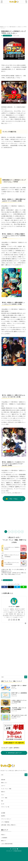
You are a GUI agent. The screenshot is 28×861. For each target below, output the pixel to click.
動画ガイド (3, 840)
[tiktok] (16, 620)
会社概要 (3, 813)
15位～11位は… (14, 499)
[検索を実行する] (25, 677)
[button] (4, 587)
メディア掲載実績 (5, 822)
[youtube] (19, 620)
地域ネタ (3, 791)
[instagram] (14, 620)
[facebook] (10, 849)
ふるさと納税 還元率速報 (6, 843)
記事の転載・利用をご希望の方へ (8, 825)
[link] (9, 620)
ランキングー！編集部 (14, 606)
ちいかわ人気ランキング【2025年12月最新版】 (11, 548)
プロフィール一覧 (5, 806)
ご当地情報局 (4, 837)
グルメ (2, 794)
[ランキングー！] (14, 1)
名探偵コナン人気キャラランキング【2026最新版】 (11, 555)
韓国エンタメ (4, 782)
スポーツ (3, 785)
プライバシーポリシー (6, 819)
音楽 (2, 800)
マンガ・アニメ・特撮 (7, 35)
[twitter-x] (11, 620)
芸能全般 (3, 779)
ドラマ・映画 (4, 797)
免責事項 (3, 816)
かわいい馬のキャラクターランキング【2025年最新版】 (11, 563)
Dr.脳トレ (3, 834)
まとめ (2, 803)
